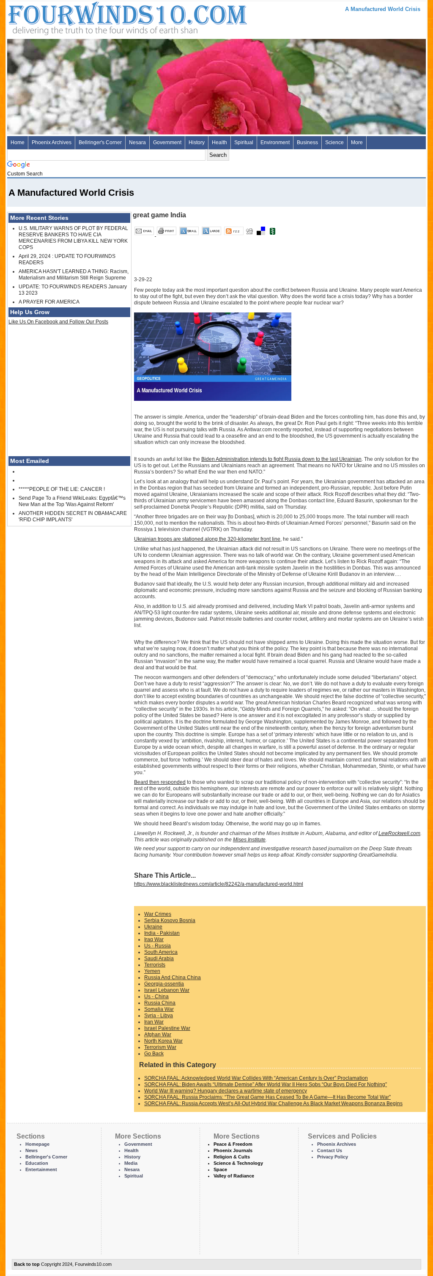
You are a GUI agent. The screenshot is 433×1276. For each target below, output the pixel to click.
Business (307, 142)
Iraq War (154, 939)
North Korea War (163, 1041)
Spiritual (243, 142)
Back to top (27, 1264)
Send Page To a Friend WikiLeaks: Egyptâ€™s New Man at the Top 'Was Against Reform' (72, 501)
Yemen (152, 971)
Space (220, 1169)
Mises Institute (249, 840)
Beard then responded (160, 782)
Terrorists (154, 965)
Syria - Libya (158, 1016)
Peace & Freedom (233, 1144)
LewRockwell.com (399, 833)
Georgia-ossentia (164, 984)
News (31, 1150)
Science (334, 142)
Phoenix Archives (51, 142)
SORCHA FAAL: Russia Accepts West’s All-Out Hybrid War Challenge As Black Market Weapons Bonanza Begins (273, 1103)
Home (18, 142)
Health (219, 142)
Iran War (154, 1022)
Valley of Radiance (234, 1175)
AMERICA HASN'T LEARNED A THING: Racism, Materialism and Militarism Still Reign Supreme (74, 274)
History (197, 142)
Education (36, 1163)
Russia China (159, 1003)
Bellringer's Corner (100, 142)
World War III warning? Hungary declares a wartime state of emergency (225, 1091)
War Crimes (157, 914)
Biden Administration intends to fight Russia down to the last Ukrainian (281, 459)
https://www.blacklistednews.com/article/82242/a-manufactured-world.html (218, 884)
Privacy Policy (332, 1156)
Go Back (154, 1054)
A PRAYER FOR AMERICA (49, 302)
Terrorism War (160, 1047)
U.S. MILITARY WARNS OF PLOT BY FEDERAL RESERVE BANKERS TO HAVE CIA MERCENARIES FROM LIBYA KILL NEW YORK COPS (73, 237)
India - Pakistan (162, 933)
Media (130, 1163)
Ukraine (153, 927)
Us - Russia (157, 946)
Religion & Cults (232, 1156)
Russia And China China (172, 977)
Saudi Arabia (159, 958)
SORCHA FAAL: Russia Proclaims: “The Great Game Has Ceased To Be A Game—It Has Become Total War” (267, 1097)
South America (161, 952)
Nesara (137, 142)
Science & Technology (238, 1163)
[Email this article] (145, 234)
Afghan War (157, 1035)
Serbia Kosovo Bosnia (169, 920)
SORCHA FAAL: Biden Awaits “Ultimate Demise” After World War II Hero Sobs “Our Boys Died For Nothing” (265, 1084)
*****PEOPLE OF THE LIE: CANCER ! (62, 489)
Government (167, 142)
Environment (275, 142)
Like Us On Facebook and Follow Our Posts (58, 322)
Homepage (37, 1144)
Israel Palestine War (167, 1028)
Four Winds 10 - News (91, 17)
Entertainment (41, 1169)
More (357, 142)
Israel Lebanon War (166, 990)
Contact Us (329, 1150)
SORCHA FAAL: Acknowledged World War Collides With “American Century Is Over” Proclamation (256, 1078)
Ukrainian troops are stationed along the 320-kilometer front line (207, 539)
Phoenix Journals (233, 1150)
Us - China (156, 996)
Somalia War (159, 1009)
